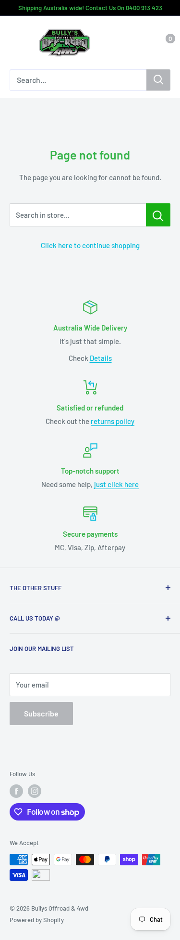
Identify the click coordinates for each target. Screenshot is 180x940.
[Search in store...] (158, 214)
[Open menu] (14, 43)
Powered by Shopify (37, 920)
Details (101, 358)
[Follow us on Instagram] (34, 791)
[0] (162, 43)
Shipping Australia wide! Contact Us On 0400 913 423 (90, 8)
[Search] (158, 80)
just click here (116, 484)
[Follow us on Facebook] (16, 791)
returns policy (112, 421)
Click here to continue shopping (90, 245)
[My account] (143, 43)
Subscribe (41, 713)
